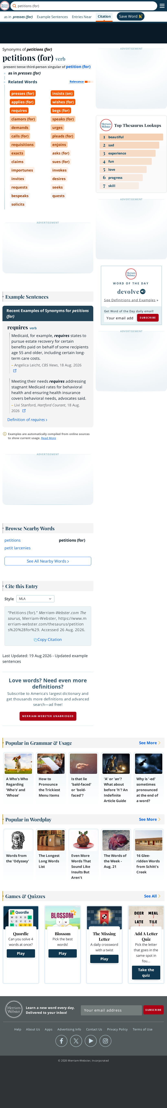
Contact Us (94, 1029)
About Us (33, 1029)
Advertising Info (69, 1029)
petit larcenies (17, 548)
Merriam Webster (13, 1009)
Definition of (26, 419)
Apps (49, 1029)
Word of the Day (131, 283)
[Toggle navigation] (162, 6)
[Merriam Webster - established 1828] (4, 6)
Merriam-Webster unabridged (48, 716)
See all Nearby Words (46, 561)
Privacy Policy (118, 1029)
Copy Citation (49, 639)
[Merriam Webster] (131, 274)
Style (9, 599)
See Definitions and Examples (130, 300)
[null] (142, 291)
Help (18, 1029)
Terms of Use (143, 1029)
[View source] (15, 370)
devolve (128, 291)
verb (60, 58)
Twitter (76, 1041)
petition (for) (78, 66)
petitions (12, 540)
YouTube (91, 1041)
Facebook (61, 1041)
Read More (48, 438)
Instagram (105, 1041)
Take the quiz (146, 972)
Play (21, 953)
